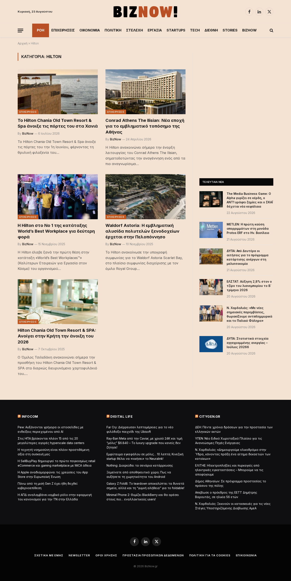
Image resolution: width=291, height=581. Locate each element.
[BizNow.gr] (145, 12)
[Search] (271, 30)
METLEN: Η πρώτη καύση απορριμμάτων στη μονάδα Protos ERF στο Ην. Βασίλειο (248, 228)
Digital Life (121, 416)
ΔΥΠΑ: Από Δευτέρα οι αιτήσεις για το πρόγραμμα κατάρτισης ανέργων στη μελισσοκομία (247, 257)
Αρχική (22, 43)
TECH (195, 30)
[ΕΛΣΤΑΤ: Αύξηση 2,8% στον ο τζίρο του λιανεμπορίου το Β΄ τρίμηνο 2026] (211, 287)
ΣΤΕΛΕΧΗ (134, 30)
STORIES (230, 30)
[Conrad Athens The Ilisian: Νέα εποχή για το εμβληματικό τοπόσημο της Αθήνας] (145, 91)
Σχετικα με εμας (48, 555)
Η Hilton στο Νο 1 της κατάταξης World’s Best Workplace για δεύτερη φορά (56, 231)
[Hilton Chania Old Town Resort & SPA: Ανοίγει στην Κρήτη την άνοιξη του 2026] (58, 301)
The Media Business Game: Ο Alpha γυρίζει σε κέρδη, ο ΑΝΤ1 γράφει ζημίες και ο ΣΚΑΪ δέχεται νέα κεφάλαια (250, 200)
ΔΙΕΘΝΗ (211, 30)
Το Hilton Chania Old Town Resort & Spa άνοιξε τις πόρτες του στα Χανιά (58, 123)
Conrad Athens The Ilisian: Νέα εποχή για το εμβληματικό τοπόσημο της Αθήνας (144, 126)
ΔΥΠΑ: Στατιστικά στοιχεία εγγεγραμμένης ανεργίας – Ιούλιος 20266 (247, 343)
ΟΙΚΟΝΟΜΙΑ (89, 30)
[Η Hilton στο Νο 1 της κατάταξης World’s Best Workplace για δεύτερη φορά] (58, 196)
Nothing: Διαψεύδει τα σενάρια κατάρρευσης (140, 465)
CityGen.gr (209, 416)
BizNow (27, 133)
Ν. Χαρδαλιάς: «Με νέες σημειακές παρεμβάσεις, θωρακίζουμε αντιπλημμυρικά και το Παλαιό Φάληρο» (249, 314)
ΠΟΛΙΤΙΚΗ (113, 30)
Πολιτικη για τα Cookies (209, 555)
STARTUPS (176, 30)
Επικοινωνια (246, 555)
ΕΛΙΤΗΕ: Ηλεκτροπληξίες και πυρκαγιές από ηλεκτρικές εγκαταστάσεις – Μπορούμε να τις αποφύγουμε (229, 470)
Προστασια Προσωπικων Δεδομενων (153, 555)
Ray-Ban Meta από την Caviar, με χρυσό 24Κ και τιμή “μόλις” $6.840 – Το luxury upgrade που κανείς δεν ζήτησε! (144, 443)
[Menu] (20, 30)
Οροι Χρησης (106, 555)
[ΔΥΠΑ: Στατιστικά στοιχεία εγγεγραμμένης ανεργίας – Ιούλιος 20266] (211, 344)
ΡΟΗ (40, 30)
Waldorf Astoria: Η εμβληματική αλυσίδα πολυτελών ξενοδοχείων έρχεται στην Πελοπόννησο (142, 231)
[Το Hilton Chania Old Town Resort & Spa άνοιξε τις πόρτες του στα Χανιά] (58, 91)
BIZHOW (249, 30)
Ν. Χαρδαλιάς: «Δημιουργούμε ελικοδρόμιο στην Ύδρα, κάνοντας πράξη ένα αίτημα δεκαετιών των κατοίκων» (233, 454)
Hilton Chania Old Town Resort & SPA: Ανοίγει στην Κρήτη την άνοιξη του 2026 (57, 336)
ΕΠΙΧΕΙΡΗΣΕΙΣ (63, 30)
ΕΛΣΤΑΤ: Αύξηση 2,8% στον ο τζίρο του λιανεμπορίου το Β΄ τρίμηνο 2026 (249, 286)
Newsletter (79, 555)
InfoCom (30, 416)
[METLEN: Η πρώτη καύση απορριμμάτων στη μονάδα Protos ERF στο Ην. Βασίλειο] (211, 230)
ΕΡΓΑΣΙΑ (155, 30)
